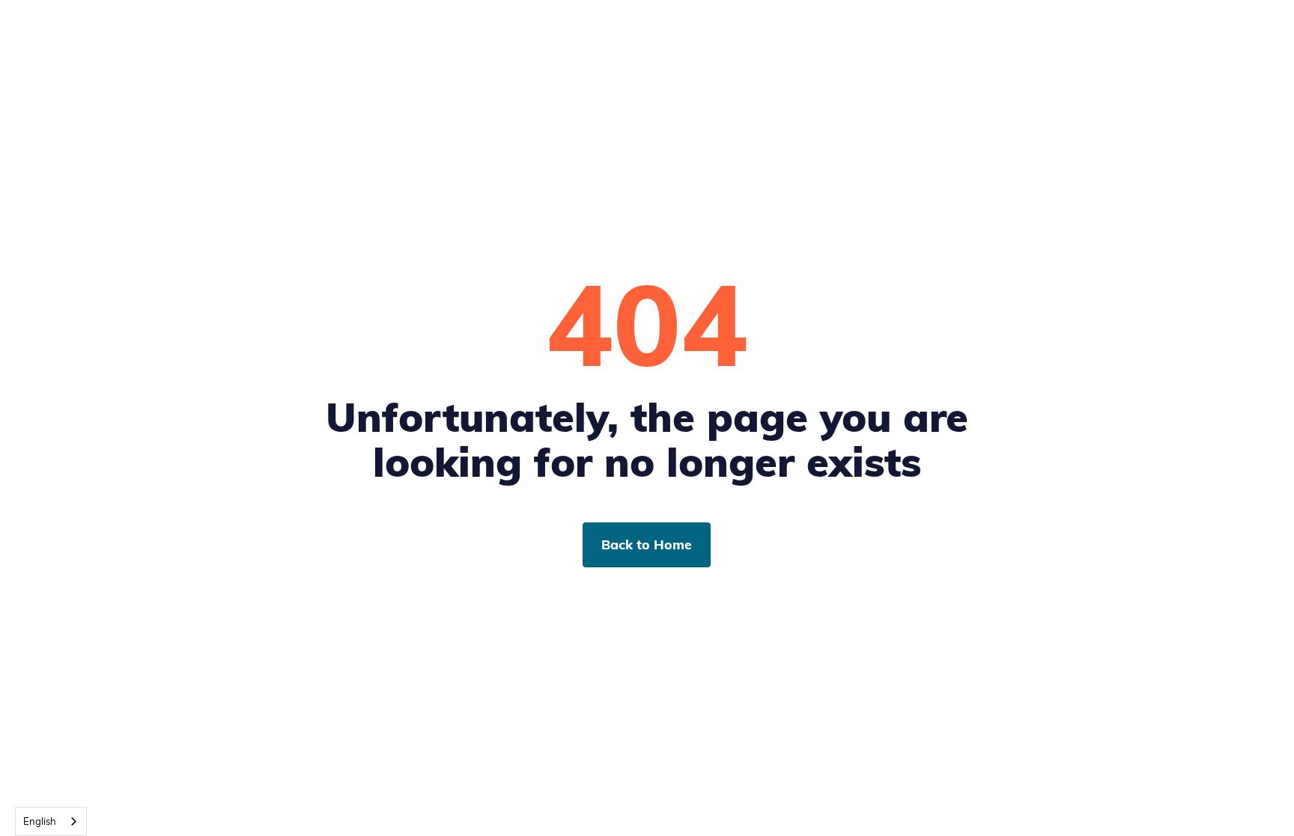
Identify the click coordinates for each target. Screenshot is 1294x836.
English (39, 821)
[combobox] (51, 821)
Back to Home (646, 544)
